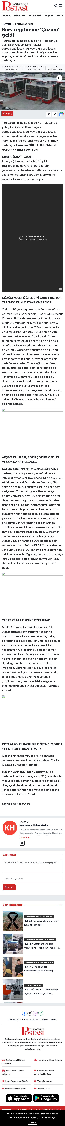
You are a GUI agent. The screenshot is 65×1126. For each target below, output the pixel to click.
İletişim (53, 1020)
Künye (45, 1020)
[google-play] (46, 1098)
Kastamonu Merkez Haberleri (40, 940)
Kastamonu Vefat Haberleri (39, 917)
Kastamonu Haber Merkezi (35, 825)
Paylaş (9, 113)
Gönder (9, 887)
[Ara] (56, 6)
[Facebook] (24, 1013)
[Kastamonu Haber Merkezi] (10, 828)
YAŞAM (48, 15)
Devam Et (24, 838)
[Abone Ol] (61, 114)
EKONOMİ (35, 15)
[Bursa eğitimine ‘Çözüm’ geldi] (32, 91)
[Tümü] (61, 905)
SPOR (60, 15)
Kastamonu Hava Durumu (50, 1060)
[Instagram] (35, 1013)
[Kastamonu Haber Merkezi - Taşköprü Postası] (15, 6)
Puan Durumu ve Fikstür (16, 1081)
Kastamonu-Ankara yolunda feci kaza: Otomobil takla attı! (43, 946)
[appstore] (19, 1098)
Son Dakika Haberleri (15, 1089)
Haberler (6, 24)
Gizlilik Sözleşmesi (31, 1020)
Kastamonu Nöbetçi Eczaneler (13, 1061)
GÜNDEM (19, 15)
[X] (29, 1013)
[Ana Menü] (60, 6)
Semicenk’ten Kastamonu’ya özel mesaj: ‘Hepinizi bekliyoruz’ (38, 969)
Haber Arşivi (15, 1020)
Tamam (33, 1122)
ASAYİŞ (6, 15)
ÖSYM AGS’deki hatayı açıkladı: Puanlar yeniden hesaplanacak (41, 992)
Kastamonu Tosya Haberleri (39, 963)
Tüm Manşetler (44, 1081)
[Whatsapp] (40, 1013)
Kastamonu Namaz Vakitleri (13, 1072)
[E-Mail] (22, 843)
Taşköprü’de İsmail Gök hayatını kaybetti (41, 923)
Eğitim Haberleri (24, 24)
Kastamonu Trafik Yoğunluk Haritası (44, 1072)
